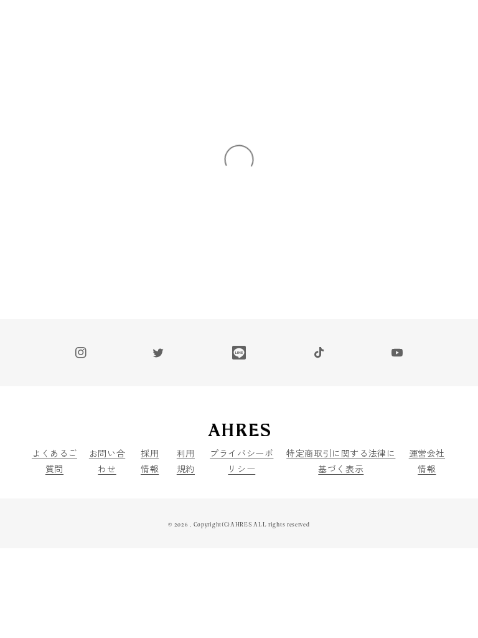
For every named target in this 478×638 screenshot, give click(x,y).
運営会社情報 (427, 461)
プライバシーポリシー (241, 461)
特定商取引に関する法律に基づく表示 (340, 461)
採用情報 (150, 461)
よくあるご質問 (54, 461)
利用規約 (186, 461)
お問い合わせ (107, 461)
